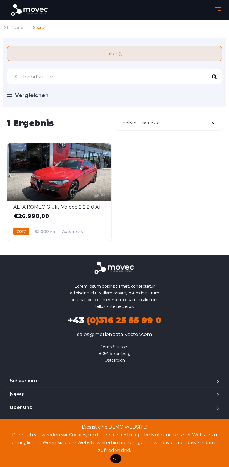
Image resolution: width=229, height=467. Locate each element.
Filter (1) (114, 53)
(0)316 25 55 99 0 (114, 320)
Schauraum (23, 380)
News (17, 394)
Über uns (21, 407)
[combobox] (168, 123)
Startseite (13, 27)
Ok (116, 458)
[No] (222, 443)
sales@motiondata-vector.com (114, 334)
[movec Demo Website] (29, 10)
